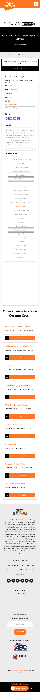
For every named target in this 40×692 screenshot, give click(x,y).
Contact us (30, 565)
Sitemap (8, 570)
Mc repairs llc (10, 444)
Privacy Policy (20, 574)
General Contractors (11, 104)
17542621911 (20, 44)
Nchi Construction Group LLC (17, 346)
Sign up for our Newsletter (20, 618)
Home (5, 55)
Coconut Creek (13, 89)
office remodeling (21, 238)
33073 (10, 97)
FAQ (21, 570)
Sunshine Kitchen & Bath (15, 464)
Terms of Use (30, 570)
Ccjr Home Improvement (15, 483)
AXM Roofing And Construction (18, 405)
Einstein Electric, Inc (13, 425)
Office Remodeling (11, 108)
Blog (23, 565)
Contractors (12, 55)
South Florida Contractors (20, 560)
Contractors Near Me (13, 565)
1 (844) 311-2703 (20, 69)
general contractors (21, 206)
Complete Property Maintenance (18, 385)
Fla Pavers (9, 366)
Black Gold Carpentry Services (18, 326)
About (15, 570)
